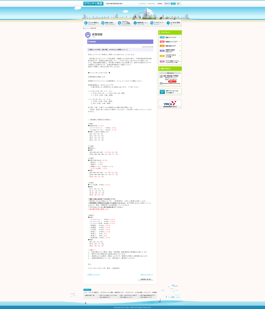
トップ (87, 28)
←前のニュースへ (93, 274)
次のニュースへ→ (147, 274)
